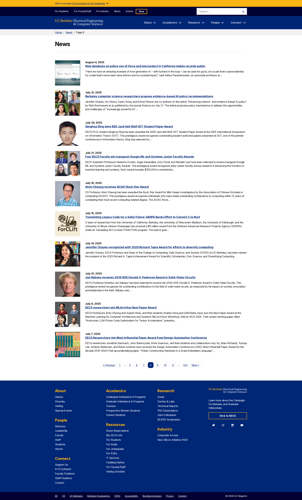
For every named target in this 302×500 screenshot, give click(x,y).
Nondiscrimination (152, 496)
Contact (59, 482)
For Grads (111, 444)
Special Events (63, 410)
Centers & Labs (166, 401)
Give (141, 11)
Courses (111, 406)
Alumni (59, 448)
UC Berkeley (76, 496)
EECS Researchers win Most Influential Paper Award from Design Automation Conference (146, 337)
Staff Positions (63, 478)
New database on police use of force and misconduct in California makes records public (145, 66)
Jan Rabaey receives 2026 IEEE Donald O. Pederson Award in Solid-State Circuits (140, 277)
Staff (58, 439)
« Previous (110, 365)
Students (60, 444)
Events (129, 11)
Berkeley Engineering (98, 496)
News (117, 11)
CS (63, 496)
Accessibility (131, 496)
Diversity (60, 401)
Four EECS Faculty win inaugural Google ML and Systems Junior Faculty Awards (139, 156)
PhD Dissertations (167, 410)
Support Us (61, 464)
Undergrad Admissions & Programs (126, 396)
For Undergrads (115, 448)
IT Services (112, 457)
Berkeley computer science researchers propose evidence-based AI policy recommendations (149, 96)
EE (56, 496)
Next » (196, 365)
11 (173, 365)
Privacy (170, 496)
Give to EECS (228, 415)
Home (58, 32)
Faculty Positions (65, 473)
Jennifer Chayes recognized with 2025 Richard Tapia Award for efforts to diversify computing (149, 247)
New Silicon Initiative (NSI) (172, 439)
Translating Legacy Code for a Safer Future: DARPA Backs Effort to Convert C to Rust (142, 217)
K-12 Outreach (63, 469)
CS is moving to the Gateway (89, 3)
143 (185, 365)
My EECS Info (114, 435)
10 (165, 365)
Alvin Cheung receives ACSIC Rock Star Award (117, 186)
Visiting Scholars (115, 471)
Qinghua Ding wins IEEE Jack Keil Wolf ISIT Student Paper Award (129, 126)
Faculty (59, 435)
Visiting (59, 406)
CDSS (117, 496)
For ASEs (111, 453)
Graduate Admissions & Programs (125, 401)
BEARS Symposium (168, 419)
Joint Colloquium (166, 415)
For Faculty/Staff (82, 11)
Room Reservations (117, 430)
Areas (160, 396)
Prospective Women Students (123, 410)
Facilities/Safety (115, 462)
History (59, 396)
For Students (62, 11)
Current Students (115, 415)
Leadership (61, 430)
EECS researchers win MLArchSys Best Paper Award (121, 307)
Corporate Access (167, 435)
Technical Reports (167, 406)
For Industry (102, 11)
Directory (60, 426)
